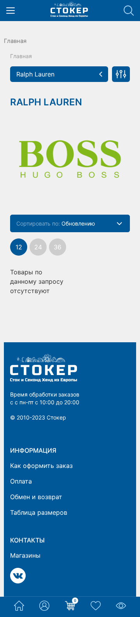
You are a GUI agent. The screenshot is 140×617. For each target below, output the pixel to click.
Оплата (21, 481)
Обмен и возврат (36, 497)
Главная (15, 40)
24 (38, 247)
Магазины (25, 555)
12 (19, 247)
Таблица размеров (38, 512)
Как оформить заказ (41, 465)
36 (57, 247)
